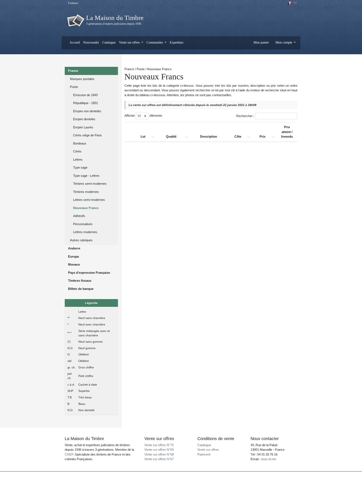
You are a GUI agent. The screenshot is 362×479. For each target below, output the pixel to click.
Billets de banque (80, 288)
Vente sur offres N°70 (159, 445)
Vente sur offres (208, 449)
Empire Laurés (83, 127)
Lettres (78, 159)
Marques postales (82, 79)
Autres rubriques (81, 240)
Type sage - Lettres (86, 175)
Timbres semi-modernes (90, 183)
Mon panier (261, 42)
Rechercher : (245, 116)
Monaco (74, 264)
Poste (74, 87)
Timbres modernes (86, 192)
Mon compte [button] (284, 42)
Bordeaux (79, 143)
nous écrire (268, 459)
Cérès (77, 151)
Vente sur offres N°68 (159, 454)
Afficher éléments (143, 115)
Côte (237, 136)
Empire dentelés (84, 119)
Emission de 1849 (85, 95)
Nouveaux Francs (86, 208)
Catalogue (109, 42)
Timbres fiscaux (79, 280)
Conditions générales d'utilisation (219, 475)
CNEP (69, 454)
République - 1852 (85, 103)
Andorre (74, 248)
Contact (72, 3)
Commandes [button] (155, 42)
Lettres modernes (85, 232)
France (73, 70)
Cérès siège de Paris (87, 135)
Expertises (176, 42)
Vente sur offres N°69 (159, 449)
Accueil (74, 42)
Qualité (171, 136)
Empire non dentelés (87, 111)
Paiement (203, 454)
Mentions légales (189, 475)
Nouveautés (91, 42)
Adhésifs (79, 216)
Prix (262, 136)
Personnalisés (83, 224)
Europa (73, 256)
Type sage (80, 167)
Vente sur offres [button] (130, 42)
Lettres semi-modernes (89, 199)
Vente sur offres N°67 (159, 459)
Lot (143, 136)
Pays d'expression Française (89, 272)
